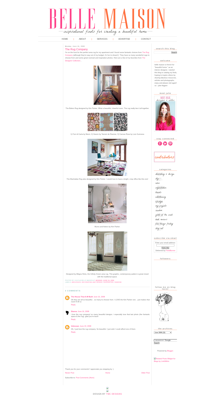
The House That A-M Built (82, 297)
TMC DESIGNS (114, 394)
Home (65, 39)
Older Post (145, 373)
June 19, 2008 (85, 326)
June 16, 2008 (99, 297)
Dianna (74, 311)
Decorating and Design (92, 282)
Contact (146, 39)
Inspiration (108, 282)
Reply (73, 305)
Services (102, 39)
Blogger (170, 351)
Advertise (124, 39)
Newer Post (69, 373)
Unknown (75, 326)
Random (118, 282)
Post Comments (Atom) (85, 378)
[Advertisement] (48, 82)
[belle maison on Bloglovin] (164, 321)
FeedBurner (170, 250)
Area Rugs (76, 282)
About (82, 39)
